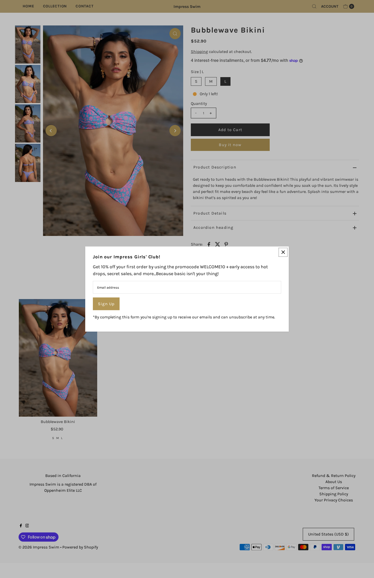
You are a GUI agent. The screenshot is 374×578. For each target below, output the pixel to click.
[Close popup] (283, 252)
